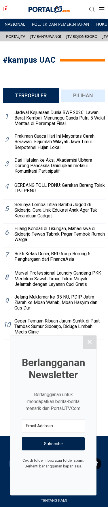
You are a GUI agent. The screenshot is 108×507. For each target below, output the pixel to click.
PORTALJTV (15, 36)
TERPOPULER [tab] (31, 96)
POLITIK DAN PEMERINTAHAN (60, 24)
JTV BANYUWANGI (45, 36)
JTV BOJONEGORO (81, 36)
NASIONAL (15, 24)
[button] (92, 9)
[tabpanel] (54, 224)
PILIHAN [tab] (83, 96)
